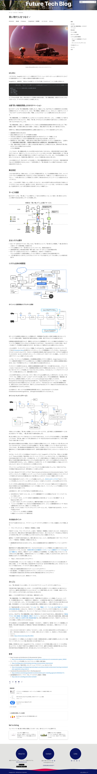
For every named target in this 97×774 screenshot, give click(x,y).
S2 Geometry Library (18, 350)
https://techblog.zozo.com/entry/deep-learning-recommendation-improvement (32, 663)
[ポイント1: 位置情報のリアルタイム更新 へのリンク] (34, 304)
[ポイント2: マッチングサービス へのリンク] (28, 396)
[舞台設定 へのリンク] (16, 170)
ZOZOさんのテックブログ (51, 479)
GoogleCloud (31, 21)
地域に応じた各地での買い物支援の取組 (26, 618)
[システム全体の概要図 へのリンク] (26, 263)
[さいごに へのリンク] (16, 581)
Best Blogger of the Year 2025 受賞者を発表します (26, 716)
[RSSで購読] (79, 761)
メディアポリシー (84, 772)
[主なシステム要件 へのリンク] (23, 240)
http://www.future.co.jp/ (21, 762)
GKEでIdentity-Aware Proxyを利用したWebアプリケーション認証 (30, 696)
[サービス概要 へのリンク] (19, 192)
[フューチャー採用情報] (13, 735)
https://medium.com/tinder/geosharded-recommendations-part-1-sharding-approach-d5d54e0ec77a (38, 673)
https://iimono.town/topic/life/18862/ (24, 636)
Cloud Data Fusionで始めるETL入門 (23, 702)
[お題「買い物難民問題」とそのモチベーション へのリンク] (42, 105)
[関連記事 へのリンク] (14, 688)
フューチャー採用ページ (25, 732)
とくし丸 (33, 607)
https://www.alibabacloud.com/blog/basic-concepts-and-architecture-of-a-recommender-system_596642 (39, 659)
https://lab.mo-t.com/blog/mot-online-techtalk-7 (24, 676)
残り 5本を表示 (13, 706)
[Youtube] (77, 761)
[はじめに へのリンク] (16, 73)
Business (24, 21)
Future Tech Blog (48, 3)
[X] (52, 761)
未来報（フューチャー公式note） (55, 732)
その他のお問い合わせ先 (48, 765)
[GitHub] (74, 761)
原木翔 (17, 21)
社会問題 (37, 21)
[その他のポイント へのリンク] (22, 519)
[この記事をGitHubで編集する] (31, 17)
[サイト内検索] (95, 2)
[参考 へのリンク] (13, 654)
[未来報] (44, 735)
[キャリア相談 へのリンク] (20, 725)
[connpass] (72, 761)
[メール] (54, 761)
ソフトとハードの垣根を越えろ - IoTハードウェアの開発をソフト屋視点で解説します (34, 691)
